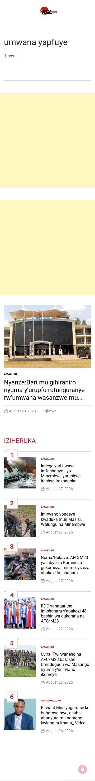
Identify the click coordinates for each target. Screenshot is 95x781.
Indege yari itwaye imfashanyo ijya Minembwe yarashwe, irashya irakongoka (61, 473)
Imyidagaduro (51, 700)
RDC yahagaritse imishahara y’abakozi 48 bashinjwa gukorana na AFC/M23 (64, 614)
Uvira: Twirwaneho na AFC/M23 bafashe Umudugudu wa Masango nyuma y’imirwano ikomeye (65, 664)
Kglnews (49, 411)
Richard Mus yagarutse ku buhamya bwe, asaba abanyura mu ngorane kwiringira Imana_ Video (65, 715)
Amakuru (10, 374)
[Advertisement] (47, 140)
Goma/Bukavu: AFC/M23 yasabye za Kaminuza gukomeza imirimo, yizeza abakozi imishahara (65, 565)
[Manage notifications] (82, 769)
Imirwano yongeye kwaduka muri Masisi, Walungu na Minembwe (63, 519)
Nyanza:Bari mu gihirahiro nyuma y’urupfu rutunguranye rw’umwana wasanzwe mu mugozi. (44, 394)
